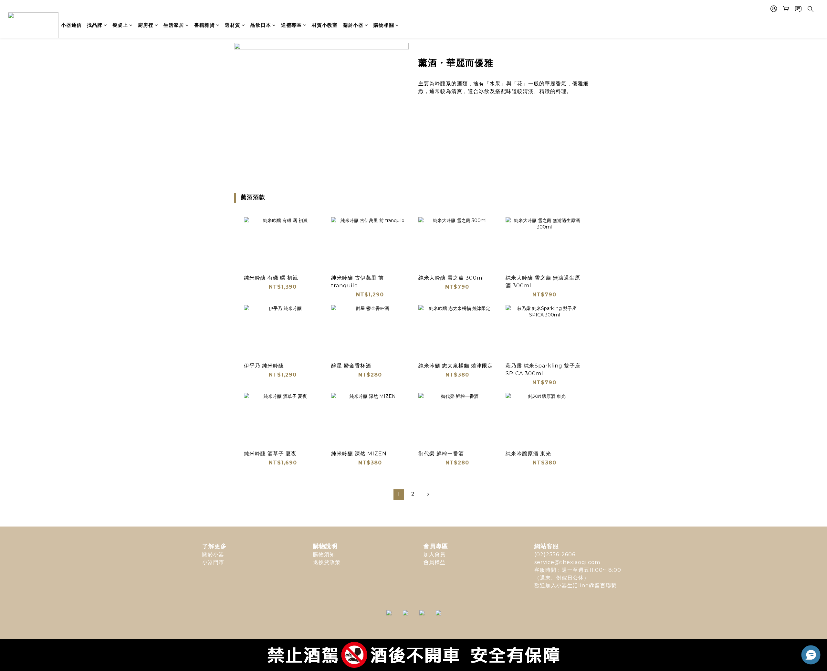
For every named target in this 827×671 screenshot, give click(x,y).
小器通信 (71, 25)
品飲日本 (260, 25)
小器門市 (213, 562)
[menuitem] (398, 494)
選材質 (232, 25)
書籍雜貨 (204, 25)
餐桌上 (120, 25)
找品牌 (94, 25)
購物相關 (383, 25)
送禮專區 (291, 25)
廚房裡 (145, 25)
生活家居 (173, 25)
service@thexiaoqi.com (567, 562)
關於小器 (353, 25)
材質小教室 (325, 25)
